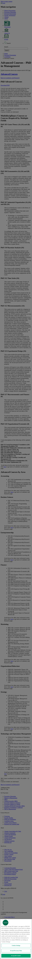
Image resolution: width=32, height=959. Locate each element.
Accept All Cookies (16, 955)
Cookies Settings (16, 945)
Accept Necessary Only (16, 950)
